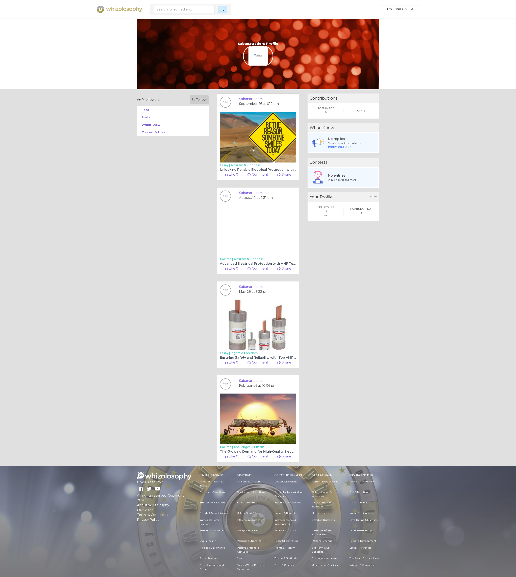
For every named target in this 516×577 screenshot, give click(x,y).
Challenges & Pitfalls (249, 447)
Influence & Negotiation (250, 519)
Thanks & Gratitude (286, 558)
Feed (145, 110)
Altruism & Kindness (246, 165)
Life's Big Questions (323, 519)
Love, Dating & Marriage (364, 519)
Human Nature (321, 513)
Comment (259, 174)
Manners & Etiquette (211, 530)
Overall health (208, 540)
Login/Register (400, 9)
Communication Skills (325, 481)
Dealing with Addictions (251, 492)
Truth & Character (285, 565)
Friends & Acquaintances (214, 513)
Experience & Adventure (288, 502)
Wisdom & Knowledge (362, 565)
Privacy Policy (148, 520)
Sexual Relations (209, 558)
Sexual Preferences (360, 547)
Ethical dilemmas (247, 502)
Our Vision (145, 510)
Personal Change (322, 540)
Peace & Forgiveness (286, 540)
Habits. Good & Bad (248, 513)
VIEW (373, 196)
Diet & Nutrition (359, 492)
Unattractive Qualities (325, 565)
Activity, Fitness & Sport (288, 474)
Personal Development (363, 540)
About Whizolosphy (153, 505)
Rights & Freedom (244, 353)
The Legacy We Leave (324, 558)
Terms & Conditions (152, 515)
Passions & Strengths (249, 540)
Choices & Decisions (286, 481)
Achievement (245, 474)
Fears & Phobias (359, 502)
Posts (146, 117)
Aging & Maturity (322, 474)
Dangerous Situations (212, 492)
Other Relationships (361, 530)
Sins (239, 558)
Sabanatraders (250, 99)
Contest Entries (153, 132)
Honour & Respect (285, 513)
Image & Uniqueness (361, 513)
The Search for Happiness (364, 558)
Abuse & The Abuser (211, 474)
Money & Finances (247, 530)
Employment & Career (213, 502)
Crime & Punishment (362, 481)
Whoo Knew (151, 125)
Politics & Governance (212, 547)
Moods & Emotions (285, 530)
